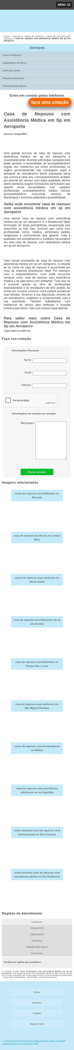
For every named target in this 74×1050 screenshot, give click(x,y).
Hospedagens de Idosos (14, 63)
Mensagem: (28, 423)
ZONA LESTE (37, 928)
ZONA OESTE (37, 934)
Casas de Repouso (12, 55)
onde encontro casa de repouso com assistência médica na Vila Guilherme (37, 874)
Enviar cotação (37, 472)
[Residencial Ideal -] (37, 20)
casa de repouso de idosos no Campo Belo (37, 537)
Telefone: (27, 385)
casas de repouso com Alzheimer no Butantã (37, 495)
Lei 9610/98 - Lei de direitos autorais (42, 977)
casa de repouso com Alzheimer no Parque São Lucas (36, 664)
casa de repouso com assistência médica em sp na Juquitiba (36, 790)
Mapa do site (37, 1024)
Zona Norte (37, 953)
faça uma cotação (50, 102)
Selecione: (36, 922)
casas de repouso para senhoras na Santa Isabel (37, 579)
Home (37, 992)
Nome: (28, 359)
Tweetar (10, 140)
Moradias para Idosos (13, 78)
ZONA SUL (37, 940)
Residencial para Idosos (14, 86)
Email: (29, 372)
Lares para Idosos (11, 70)
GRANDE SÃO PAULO (37, 947)
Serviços (37, 48)
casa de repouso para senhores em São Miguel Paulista (37, 706)
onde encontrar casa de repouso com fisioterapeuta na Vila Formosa (37, 832)
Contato (37, 1013)
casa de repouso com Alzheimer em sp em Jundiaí (37, 621)
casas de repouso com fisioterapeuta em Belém (37, 748)
